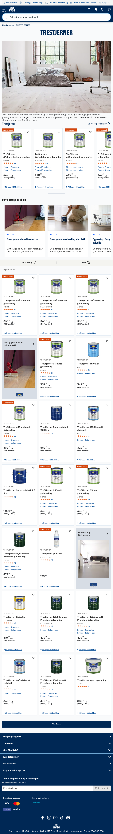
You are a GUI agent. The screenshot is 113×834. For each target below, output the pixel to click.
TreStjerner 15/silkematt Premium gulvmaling (16, 555)
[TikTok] (62, 818)
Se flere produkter (97, 123)
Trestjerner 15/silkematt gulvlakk (90, 428)
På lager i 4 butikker (87, 460)
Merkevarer (8, 25)
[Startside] (46, 9)
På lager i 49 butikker (45, 187)
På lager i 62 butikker (13, 460)
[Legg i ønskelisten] (27, 132)
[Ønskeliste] (102, 9)
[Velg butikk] (96, 9)
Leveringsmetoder (40, 798)
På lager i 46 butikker (50, 650)
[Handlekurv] (109, 9)
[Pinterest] (68, 818)
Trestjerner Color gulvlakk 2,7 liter (19, 492)
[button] (56, 724)
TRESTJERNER (8, 150)
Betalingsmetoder (11, 798)
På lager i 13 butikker (13, 713)
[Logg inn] (89, 9)
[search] (5, 17)
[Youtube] (55, 818)
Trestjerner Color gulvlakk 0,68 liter (54, 428)
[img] (16, 163)
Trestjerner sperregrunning (91, 680)
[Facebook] (43, 818)
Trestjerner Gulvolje (14, 617)
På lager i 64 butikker (13, 187)
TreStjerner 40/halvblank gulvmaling (16, 155)
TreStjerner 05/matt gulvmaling (51, 365)
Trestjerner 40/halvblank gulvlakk (16, 682)
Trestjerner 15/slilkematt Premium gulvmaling (53, 618)
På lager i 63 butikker (50, 397)
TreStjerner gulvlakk (88, 363)
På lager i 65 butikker (76, 187)
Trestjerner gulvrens (51, 553)
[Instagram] (49, 818)
